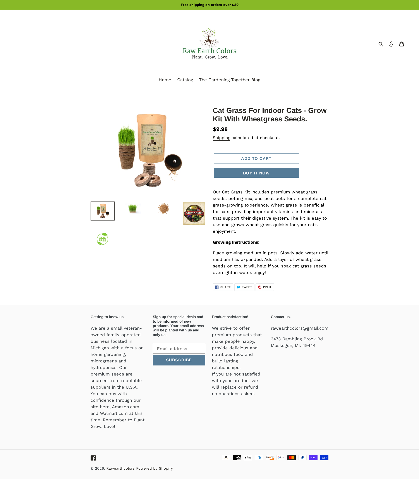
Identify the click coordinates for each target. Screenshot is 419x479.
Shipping (221, 137)
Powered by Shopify (154, 468)
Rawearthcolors (120, 468)
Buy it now (256, 173)
